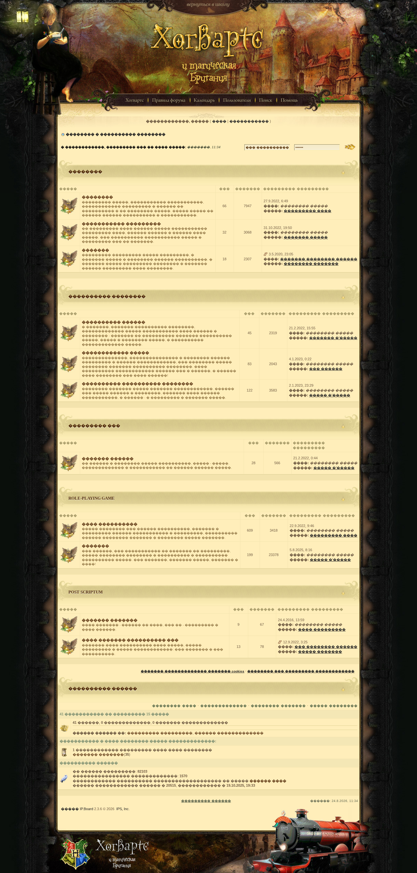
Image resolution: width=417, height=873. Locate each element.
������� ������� (109, 620)
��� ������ (325, 369)
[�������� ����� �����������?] (69, 259)
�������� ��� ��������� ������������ (300, 671)
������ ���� (268, 781)
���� (219, 121)
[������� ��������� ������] (208, 48)
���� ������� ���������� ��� (130, 640)
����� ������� (320, 651)
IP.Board (86, 809)
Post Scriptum (85, 592)
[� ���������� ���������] (266, 254)
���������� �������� (107, 296)
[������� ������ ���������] (208, 8)
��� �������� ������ (326, 647)
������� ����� (306, 237)
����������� (249, 121)
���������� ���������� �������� (137, 383)
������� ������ (108, 458)
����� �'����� (329, 395)
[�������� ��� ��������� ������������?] (69, 206)
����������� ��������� (121, 224)
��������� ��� (94, 425)
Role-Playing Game (91, 498)
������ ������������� (229, 733)
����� (70, 809)
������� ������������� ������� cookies (192, 671)
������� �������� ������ (318, 259)
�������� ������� (311, 263)
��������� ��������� (160, 733)
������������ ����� (115, 353)
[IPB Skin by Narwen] (208, 843)
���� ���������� (109, 524)
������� (95, 250)
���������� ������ (113, 322)
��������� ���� (307, 211)
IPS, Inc (122, 809)
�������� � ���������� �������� (115, 134)
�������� (85, 171)
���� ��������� (322, 629)
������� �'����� (333, 338)
